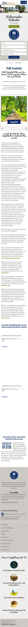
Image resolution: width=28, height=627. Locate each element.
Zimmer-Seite (5, 318)
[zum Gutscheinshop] (14, 475)
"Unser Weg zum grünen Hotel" (10, 258)
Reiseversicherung (7, 540)
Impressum (5, 546)
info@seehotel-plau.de (11, 518)
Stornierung (5, 543)
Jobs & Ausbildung (7, 528)
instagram (12, 624)
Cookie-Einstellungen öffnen (9, 502)
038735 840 (15, 517)
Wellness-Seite (5, 285)
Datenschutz (6, 549)
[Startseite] (8, 3)
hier (11, 225)
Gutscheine (5, 531)
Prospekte (5, 537)
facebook (4, 624)
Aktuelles (5, 525)
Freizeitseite (5, 273)
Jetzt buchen (14, 57)
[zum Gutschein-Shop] (14, 34)
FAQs (3, 534)
